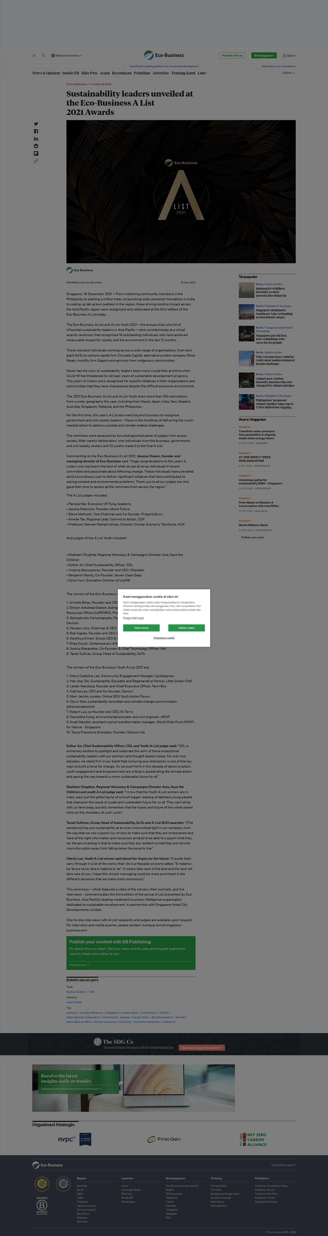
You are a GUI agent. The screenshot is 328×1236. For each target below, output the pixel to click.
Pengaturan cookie (164, 638)
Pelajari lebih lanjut (133, 618)
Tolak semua (141, 628)
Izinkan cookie (187, 628)
